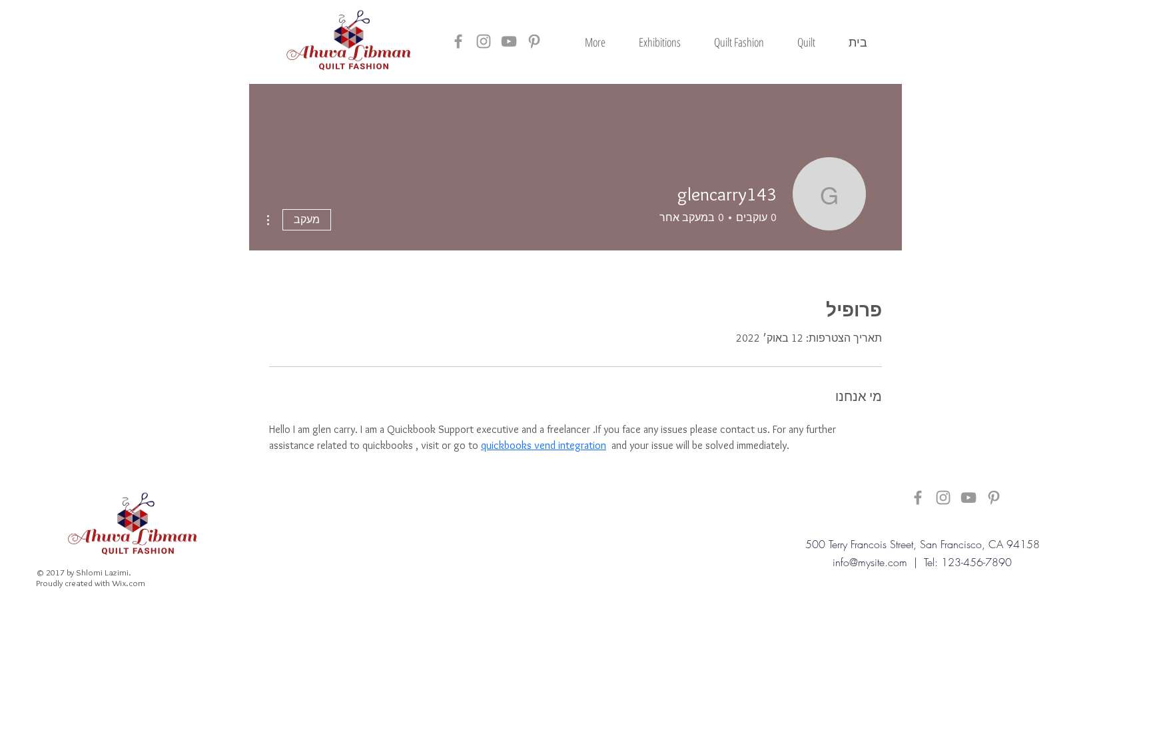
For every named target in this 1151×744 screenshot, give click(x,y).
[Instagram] (483, 41)
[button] (806, 42)
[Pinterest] (534, 41)
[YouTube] (509, 41)
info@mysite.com (870, 562)
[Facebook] (458, 41)
